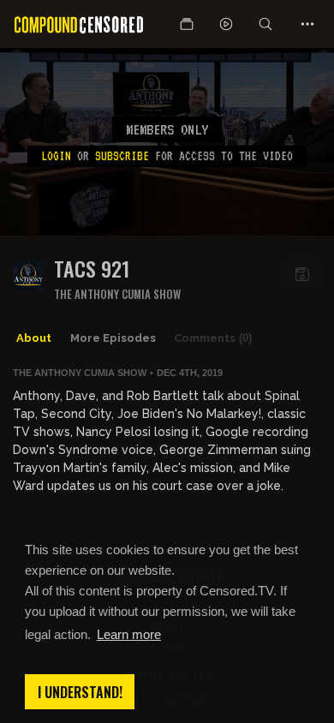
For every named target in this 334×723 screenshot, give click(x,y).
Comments (213, 338)
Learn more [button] (129, 634)
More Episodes (113, 338)
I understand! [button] (80, 692)
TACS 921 (91, 268)
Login (56, 156)
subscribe (122, 156)
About (33, 338)
